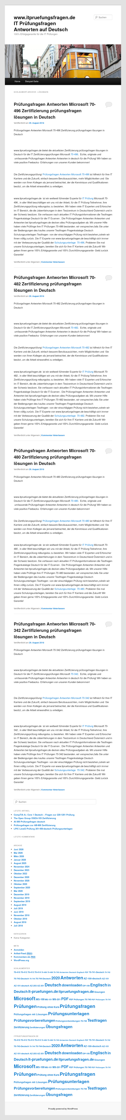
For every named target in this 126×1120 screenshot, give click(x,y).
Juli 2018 (18, 925)
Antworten (71, 977)
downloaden (72, 985)
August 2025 (20, 863)
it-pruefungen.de (43, 991)
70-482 (74, 327)
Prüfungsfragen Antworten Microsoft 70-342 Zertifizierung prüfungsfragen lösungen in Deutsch (55, 630)
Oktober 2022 (20, 873)
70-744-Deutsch (43, 978)
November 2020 (21, 880)
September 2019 (22, 901)
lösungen (99, 991)
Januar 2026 (20, 859)
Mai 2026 (18, 852)
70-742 (107, 972)
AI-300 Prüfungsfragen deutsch (29, 821)
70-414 (37, 972)
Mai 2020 (18, 890)
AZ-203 (33, 985)
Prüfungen (25, 1006)
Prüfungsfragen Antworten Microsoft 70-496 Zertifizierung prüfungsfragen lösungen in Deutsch (55, 110)
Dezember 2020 (21, 877)
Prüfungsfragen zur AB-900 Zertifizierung (34, 825)
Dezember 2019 (21, 894)
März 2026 (19, 856)
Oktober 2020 (20, 884)
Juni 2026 (18, 849)
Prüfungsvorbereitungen (34, 1020)
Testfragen (97, 1020)
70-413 (31, 972)
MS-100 (40, 999)
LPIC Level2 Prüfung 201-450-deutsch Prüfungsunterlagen (43, 828)
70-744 (32, 978)
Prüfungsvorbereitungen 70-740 (71, 1020)
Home (17, 81)
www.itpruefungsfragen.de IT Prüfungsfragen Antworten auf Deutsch (44, 23)
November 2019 (21, 897)
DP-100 (86, 985)
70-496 (74, 154)
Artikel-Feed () (23, 953)
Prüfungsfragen (77, 1006)
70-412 (24, 972)
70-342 (74, 674)
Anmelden (19, 949)
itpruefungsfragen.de (76, 991)
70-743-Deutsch (21, 978)
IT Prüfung (88, 198)
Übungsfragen (59, 1026)
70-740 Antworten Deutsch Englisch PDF (70, 972)
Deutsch (53, 985)
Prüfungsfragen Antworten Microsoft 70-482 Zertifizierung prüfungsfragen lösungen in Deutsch (55, 283)
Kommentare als (24, 956)
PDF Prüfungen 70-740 (80, 999)
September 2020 (22, 887)
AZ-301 (40, 985)
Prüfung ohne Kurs (48, 1007)
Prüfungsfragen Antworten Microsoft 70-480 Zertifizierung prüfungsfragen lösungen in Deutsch (55, 456)
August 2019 (20, 904)
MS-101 (48, 999)
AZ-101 (105, 978)
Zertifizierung (21, 1027)
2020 (55, 978)
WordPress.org (21, 960)
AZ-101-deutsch (21, 985)
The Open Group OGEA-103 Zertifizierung (35, 818)
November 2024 (21, 866)
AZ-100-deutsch (93, 978)
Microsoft (76, 174)
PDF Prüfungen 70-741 (101, 999)
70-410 (17, 972)
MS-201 (56, 999)
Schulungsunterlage (65, 242)
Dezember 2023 (21, 870)
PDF (65, 998)
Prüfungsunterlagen (68, 1013)
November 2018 (21, 915)
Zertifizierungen (37, 1027)
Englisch (98, 985)
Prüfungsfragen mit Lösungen (31, 1014)
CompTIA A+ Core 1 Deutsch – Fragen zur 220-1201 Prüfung (44, 814)
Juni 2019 (18, 911)
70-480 (74, 500)
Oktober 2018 (20, 918)
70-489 (44, 972)
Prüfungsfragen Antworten (57, 174)
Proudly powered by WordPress (63, 1108)
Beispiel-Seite (31, 81)
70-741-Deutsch (96, 972)
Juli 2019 (18, 908)
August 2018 (20, 922)
